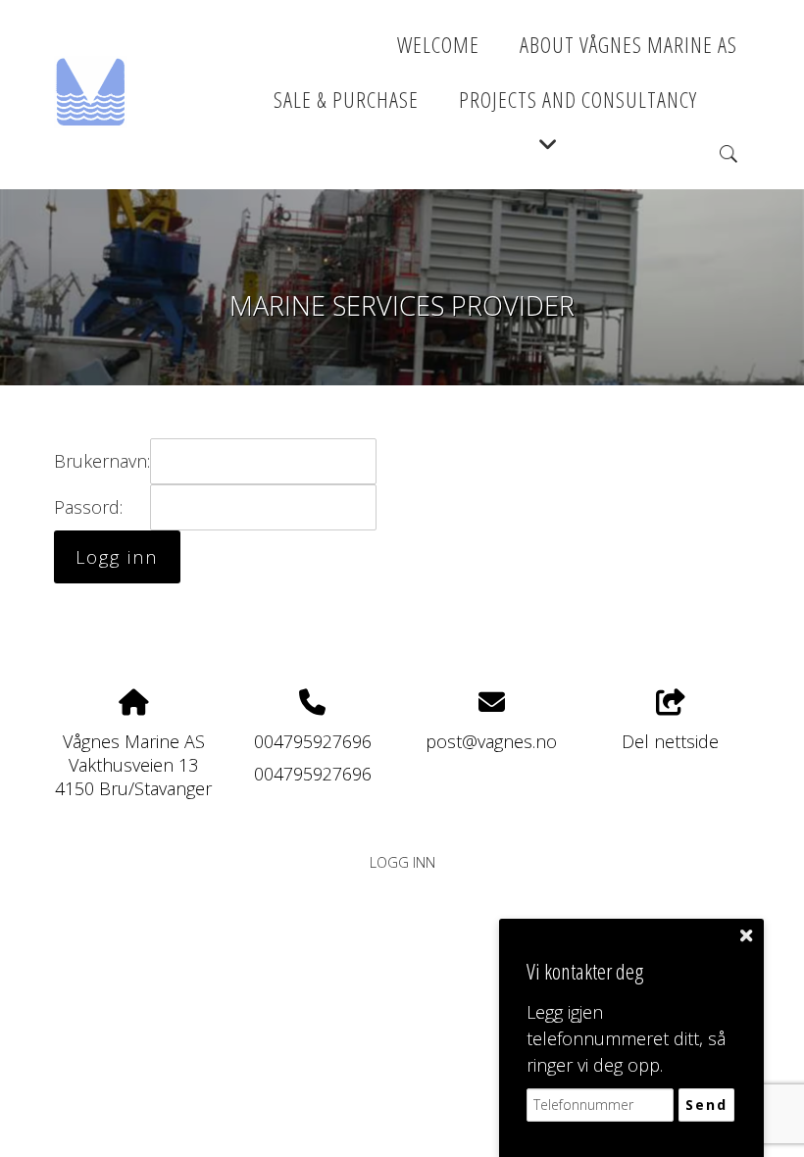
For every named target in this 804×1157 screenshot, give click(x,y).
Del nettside (670, 741)
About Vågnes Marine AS (628, 44)
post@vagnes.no (491, 741)
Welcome (438, 44)
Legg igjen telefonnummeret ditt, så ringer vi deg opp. (626, 1038)
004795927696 (313, 741)
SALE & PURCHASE (346, 99)
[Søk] (728, 154)
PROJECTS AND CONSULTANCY (578, 99)
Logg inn (402, 862)
